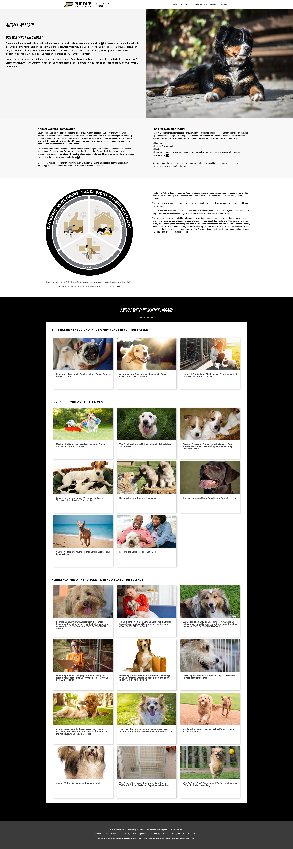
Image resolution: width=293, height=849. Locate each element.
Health (213, 5)
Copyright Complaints (179, 834)
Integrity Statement (133, 834)
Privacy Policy (193, 834)
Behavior (185, 5)
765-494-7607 (178, 829)
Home (176, 5)
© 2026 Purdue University (104, 834)
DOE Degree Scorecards (162, 834)
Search (224, 5)
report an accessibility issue (185, 838)
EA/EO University (147, 834)
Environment (199, 5)
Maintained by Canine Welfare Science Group (113, 838)
